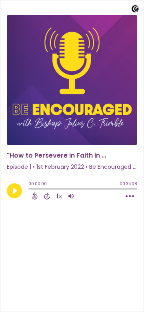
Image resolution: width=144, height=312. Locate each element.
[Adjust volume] (71, 196)
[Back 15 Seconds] (34, 196)
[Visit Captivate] (135, 10)
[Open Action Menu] (129, 196)
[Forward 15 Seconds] (47, 196)
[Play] (14, 190)
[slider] (30, 190)
